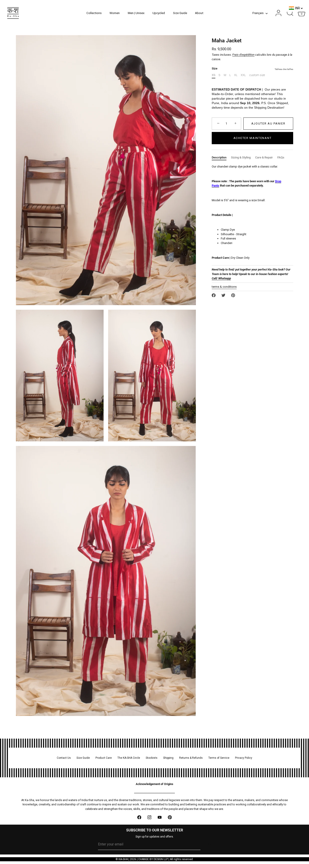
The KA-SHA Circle (128, 757)
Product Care (103, 757)
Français (258, 13)
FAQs (280, 157)
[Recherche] (290, 13)
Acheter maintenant (252, 138)
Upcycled (158, 13)
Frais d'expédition (243, 54)
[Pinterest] (170, 817)
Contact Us (64, 757)
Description (219, 157)
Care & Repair (264, 157)
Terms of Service (218, 757)
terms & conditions (224, 286)
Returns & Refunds (191, 757)
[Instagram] (149, 817)
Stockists (151, 757)
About (199, 13)
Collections (94, 13)
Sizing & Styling (241, 157)
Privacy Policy (243, 757)
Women (114, 13)
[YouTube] (160, 817)
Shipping (168, 757)
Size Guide (180, 13)
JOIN (208, 844)
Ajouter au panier (268, 123)
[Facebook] (139, 817)
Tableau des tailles (284, 69)
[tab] (221, 157)
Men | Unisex (136, 13)
